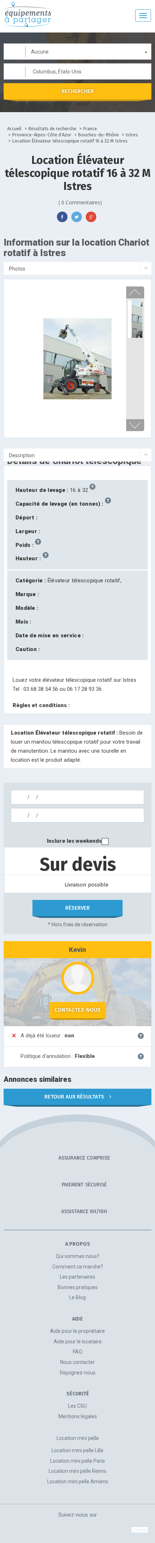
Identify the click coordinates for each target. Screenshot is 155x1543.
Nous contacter (77, 1362)
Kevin (77, 949)
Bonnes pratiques (78, 1287)
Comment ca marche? (77, 1267)
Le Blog (77, 1297)
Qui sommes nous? (77, 1256)
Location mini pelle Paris (77, 1461)
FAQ (77, 1352)
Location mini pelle (78, 1438)
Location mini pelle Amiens (77, 1481)
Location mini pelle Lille (77, 1450)
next (135, 425)
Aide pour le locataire (78, 1341)
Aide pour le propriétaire (77, 1331)
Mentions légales (77, 1416)
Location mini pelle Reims (77, 1471)
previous (135, 292)
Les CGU (77, 1406)
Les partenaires (77, 1277)
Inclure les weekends (74, 841)
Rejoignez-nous (78, 1373)
